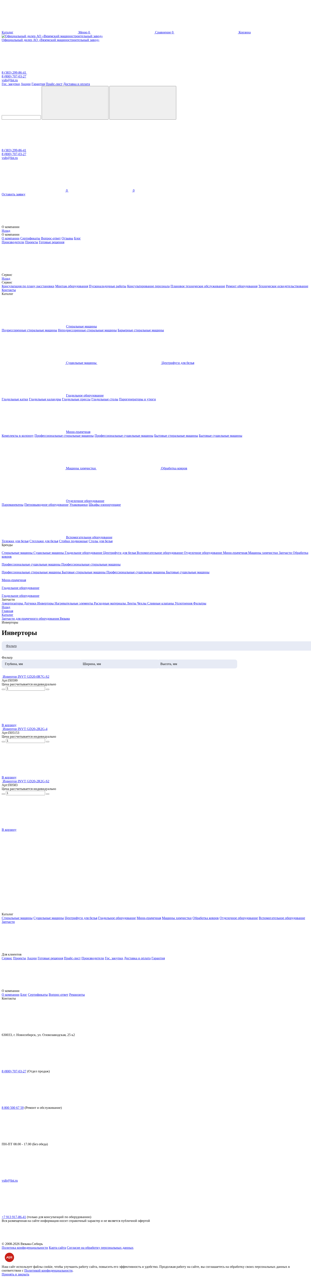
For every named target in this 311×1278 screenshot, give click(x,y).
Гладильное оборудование (85, 395)
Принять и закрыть (15, 1274)
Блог (77, 238)
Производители (13, 242)
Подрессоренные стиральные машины (29, 330)
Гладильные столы (104, 399)
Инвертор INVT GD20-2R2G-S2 (26, 781)
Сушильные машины (49, 553)
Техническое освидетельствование (283, 286)
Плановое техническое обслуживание (198, 286)
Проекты (31, 242)
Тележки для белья (15, 541)
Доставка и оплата (76, 84)
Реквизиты (77, 994)
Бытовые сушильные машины (220, 435)
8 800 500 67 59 (13, 1107)
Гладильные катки (15, 399)
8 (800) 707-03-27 (14, 76)
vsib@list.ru (10, 80)
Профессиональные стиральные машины (64, 435)
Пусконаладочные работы (107, 286)
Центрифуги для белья (120, 553)
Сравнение (130, 32)
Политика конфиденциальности (25, 1247)
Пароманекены (12, 504)
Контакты (9, 290)
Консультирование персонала (148, 286)
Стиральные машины (81, 326)
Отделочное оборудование (85, 501)
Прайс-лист (54, 84)
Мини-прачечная (78, 432)
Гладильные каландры (45, 399)
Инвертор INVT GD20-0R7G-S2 (26, 676)
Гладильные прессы (76, 399)
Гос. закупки (11, 84)
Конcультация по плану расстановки (28, 286)
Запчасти (286, 553)
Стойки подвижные (73, 541)
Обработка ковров (206, 918)
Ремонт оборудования (241, 286)
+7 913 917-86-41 (14, 1217)
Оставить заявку (13, 194)
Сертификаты (30, 238)
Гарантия (38, 84)
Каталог (7, 32)
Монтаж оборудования (71, 286)
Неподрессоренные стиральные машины (87, 330)
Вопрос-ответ (51, 238)
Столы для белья (101, 541)
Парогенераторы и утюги (137, 399)
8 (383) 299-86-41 (14, 72)
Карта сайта (57, 1247)
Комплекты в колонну (18, 435)
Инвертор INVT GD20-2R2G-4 (25, 729)
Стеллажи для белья (43, 541)
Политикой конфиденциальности (48, 1270)
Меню (83, 32)
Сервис (7, 958)
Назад (6, 230)
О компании (10, 238)
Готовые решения (51, 242)
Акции (26, 84)
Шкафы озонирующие (105, 504)
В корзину (9, 725)
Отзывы (67, 238)
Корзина (211, 32)
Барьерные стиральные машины (141, 330)
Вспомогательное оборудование (89, 537)
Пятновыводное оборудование (46, 504)
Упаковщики (78, 504)
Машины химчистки (263, 553)
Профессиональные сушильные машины (124, 435)
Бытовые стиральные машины (176, 435)
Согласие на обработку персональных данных (100, 1247)
